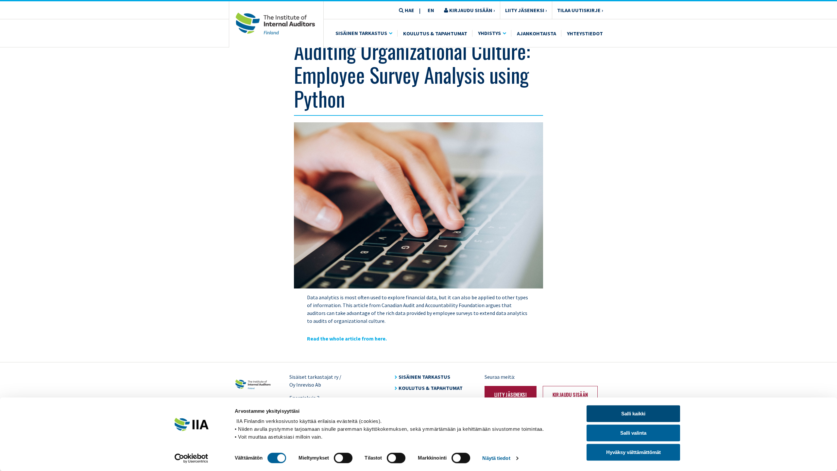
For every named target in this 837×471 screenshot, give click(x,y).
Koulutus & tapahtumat (431, 388)
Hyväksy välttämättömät (633, 452)
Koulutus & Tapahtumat (435, 33)
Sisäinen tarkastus (361, 33)
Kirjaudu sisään (570, 394)
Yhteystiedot (585, 33)
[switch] (343, 458)
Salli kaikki (633, 413)
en (431, 10)
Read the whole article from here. (347, 338)
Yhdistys (489, 33)
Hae (409, 10)
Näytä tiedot (496, 458)
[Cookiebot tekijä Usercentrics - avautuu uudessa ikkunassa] (191, 458)
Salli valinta (633, 433)
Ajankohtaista (536, 33)
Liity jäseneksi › (526, 10)
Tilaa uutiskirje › (580, 10)
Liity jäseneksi (510, 394)
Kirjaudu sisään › (471, 10)
